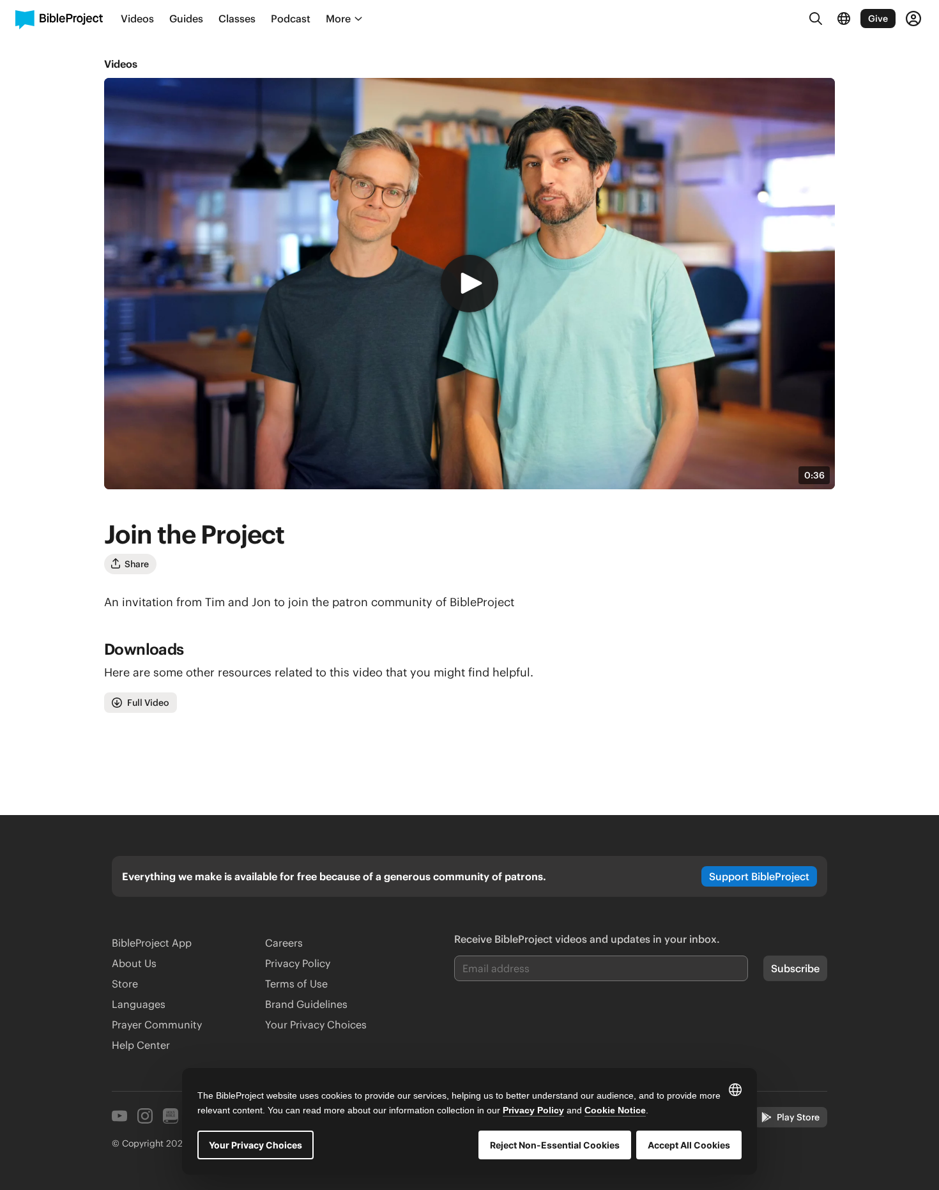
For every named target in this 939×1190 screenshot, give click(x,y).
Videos (120, 63)
